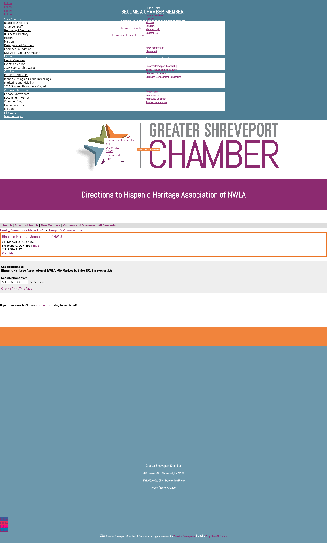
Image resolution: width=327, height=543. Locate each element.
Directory (10, 112)
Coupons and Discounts (79, 225)
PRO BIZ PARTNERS (16, 75)
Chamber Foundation (18, 49)
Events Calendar (14, 64)
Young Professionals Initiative (161, 69)
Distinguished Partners (19, 45)
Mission (9, 41)
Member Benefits (132, 28)
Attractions (152, 91)
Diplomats (112, 147)
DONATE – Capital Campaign (22, 53)
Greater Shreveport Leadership (161, 66)
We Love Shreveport (17, 90)
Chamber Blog (13, 101)
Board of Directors (16, 23)
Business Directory (16, 34)
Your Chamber (13, 19)
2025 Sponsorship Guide (20, 68)
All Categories (107, 225)
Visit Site (8, 253)
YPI (108, 144)
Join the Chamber (148, 149)
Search (7, 225)
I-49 (108, 159)
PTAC (109, 151)
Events (8, 56)
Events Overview (14, 60)
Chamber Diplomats (156, 73)
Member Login (13, 116)
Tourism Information (156, 102)
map (36, 246)
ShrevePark (113, 155)
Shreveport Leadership (120, 140)
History (8, 38)
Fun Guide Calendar (156, 98)
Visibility (9, 71)
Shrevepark (151, 51)
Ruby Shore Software (216, 536)
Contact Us (152, 33)
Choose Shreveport (16, 94)
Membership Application (128, 35)
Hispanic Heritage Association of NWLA (32, 236)
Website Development (184, 536)
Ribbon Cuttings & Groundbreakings (27, 79)
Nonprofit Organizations (66, 230)
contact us (43, 305)
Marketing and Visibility (19, 82)
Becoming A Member (17, 30)
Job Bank (9, 109)
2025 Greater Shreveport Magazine (26, 86)
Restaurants (152, 95)
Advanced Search (26, 225)
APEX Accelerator (155, 47)
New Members (50, 225)
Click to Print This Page (16, 288)
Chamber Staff (13, 26)
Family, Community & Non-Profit (22, 230)
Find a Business (14, 105)
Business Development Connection (163, 77)
